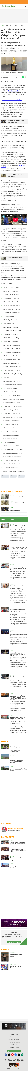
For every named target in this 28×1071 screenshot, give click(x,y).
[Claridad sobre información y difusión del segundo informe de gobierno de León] (5, 842)
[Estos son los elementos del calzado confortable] (5, 509)
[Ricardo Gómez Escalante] (4, 829)
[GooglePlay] (22, 1054)
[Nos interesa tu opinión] (14, 1026)
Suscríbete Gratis (14, 942)
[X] (9, 1054)
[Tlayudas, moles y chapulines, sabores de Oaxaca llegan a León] (5, 726)
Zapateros (5, 476)
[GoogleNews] (15, 1054)
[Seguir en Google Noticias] (25, 77)
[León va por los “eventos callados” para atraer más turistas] (5, 865)
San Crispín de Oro (13, 91)
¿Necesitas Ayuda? (14, 1051)
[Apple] (19, 1054)
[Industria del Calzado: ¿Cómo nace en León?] (5, 502)
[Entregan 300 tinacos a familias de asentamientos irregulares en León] (5, 533)
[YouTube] (12, 1054)
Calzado (21, 476)
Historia (13, 476)
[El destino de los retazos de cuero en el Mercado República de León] (5, 682)
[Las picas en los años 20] (5, 496)
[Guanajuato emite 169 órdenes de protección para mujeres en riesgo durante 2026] (5, 858)
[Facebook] (6, 1054)
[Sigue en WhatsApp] (23, 77)
